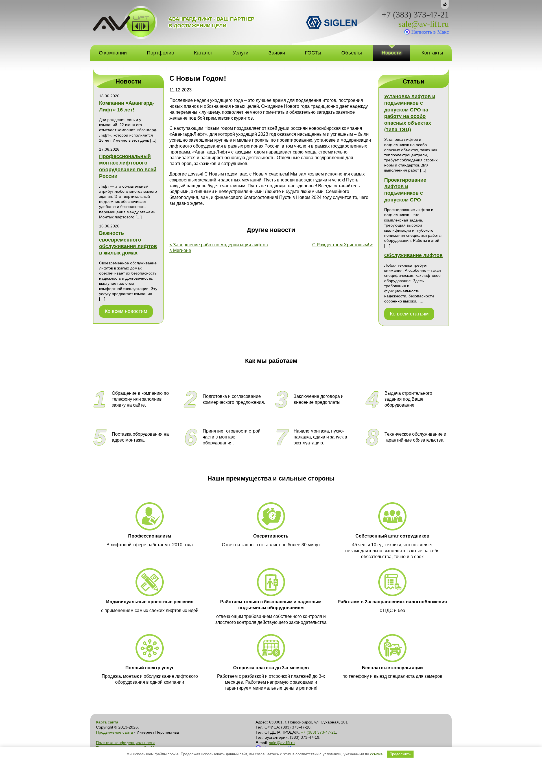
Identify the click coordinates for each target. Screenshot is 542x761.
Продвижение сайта (114, 732)
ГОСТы (313, 53)
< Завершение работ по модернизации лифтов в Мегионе (218, 247)
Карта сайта (107, 722)
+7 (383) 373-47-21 (415, 14)
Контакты (432, 53)
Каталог (203, 53)
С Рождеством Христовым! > (342, 244)
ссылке (376, 754)
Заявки (276, 53)
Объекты (351, 53)
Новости (391, 53)
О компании (113, 53)
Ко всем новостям (126, 311)
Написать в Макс (430, 32)
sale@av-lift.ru (423, 24)
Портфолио (160, 53)
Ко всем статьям (409, 314)
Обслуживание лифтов (413, 255)
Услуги (240, 53)
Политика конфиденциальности (125, 742)
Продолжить (400, 754)
